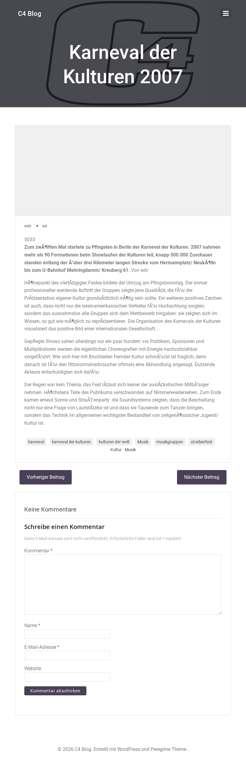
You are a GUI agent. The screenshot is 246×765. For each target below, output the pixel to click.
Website (32, 668)
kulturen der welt (114, 441)
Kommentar (38, 551)
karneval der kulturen (71, 441)
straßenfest (201, 441)
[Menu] (226, 13)
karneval (36, 441)
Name (32, 625)
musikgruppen (169, 441)
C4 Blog (29, 13)
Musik (142, 441)
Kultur (116, 449)
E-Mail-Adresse (41, 647)
